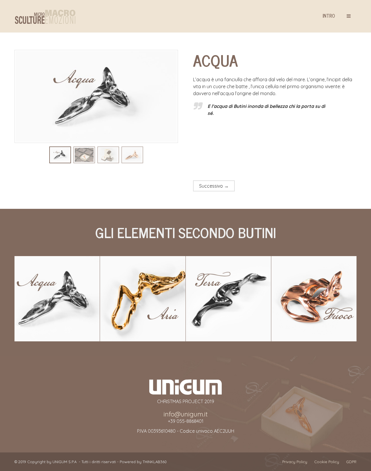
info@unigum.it (185, 414)
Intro (329, 15)
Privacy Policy (294, 461)
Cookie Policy (326, 461)
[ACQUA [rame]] (84, 154)
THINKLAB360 (155, 461)
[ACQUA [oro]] (108, 154)
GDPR (351, 461)
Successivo (214, 186)
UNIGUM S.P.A (64, 461)
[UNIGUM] (45, 16)
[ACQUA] (60, 154)
